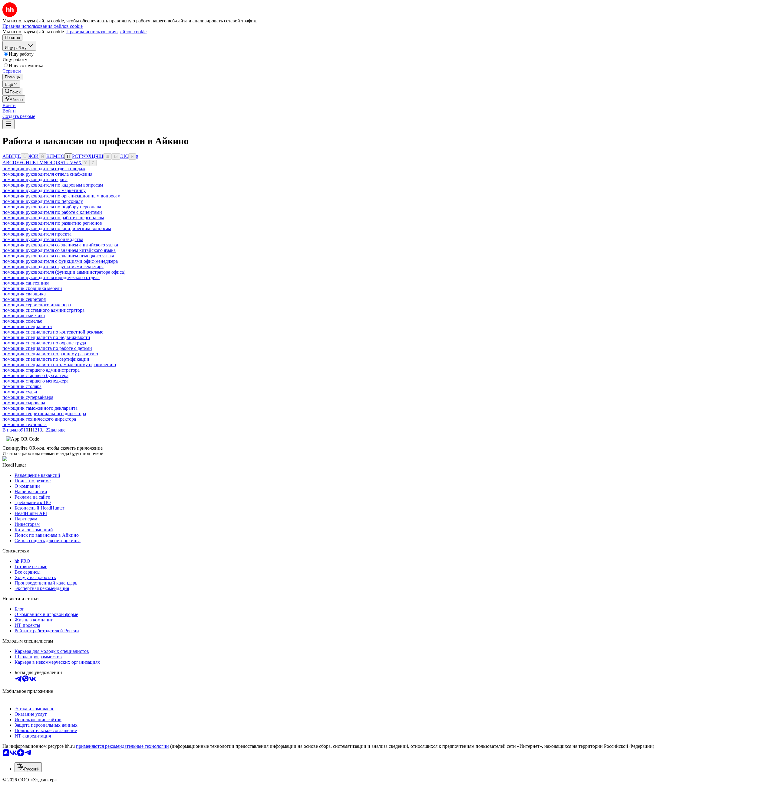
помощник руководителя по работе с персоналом (53, 217)
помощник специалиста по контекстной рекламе (52, 331)
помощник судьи (19, 391)
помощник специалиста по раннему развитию (50, 353)
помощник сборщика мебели (32, 288)
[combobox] (28, 767)
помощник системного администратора (43, 310)
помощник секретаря (24, 299)
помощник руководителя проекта (36, 233)
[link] (12, 91)
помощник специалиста (27, 326)
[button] (9, 105)
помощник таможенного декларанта (40, 408)
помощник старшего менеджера (35, 380)
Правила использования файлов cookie (106, 31)
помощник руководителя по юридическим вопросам (56, 228)
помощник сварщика (24, 293)
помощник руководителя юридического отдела (51, 277)
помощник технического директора (39, 419)
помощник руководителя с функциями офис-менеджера (60, 261)
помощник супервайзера (27, 397)
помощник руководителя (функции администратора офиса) (63, 272)
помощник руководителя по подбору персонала (51, 206)
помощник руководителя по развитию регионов (52, 223)
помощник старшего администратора (41, 370)
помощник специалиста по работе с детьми (47, 348)
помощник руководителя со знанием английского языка (60, 244)
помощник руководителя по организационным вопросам (61, 195)
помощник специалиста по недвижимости (46, 337)
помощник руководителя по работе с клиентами (52, 212)
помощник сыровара (23, 402)
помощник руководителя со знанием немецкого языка (58, 255)
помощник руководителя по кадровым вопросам (52, 184)
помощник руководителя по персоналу (42, 201)
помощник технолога (24, 424)
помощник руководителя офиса (35, 179)
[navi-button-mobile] (8, 124)
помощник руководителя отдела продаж (43, 168)
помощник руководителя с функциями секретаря (53, 266)
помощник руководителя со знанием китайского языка (59, 250)
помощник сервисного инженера (36, 304)
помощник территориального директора (44, 413)
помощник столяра (21, 386)
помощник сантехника (25, 282)
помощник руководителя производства (42, 239)
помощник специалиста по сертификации (45, 359)
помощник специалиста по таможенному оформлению (59, 364)
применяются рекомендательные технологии (122, 746)
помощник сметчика (23, 315)
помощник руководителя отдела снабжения (47, 174)
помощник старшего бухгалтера (35, 375)
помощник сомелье (22, 321)
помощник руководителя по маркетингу (44, 190)
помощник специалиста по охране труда (44, 342)
